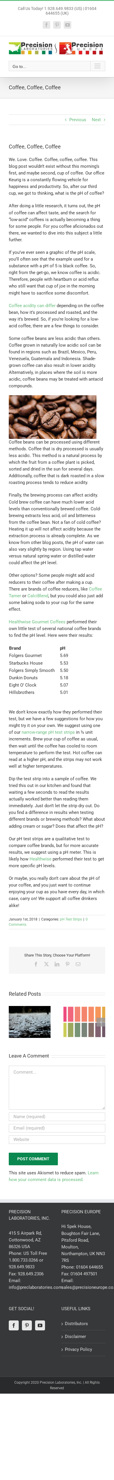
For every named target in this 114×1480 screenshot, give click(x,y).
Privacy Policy (78, 1349)
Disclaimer (75, 1336)
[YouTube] (40, 1325)
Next (96, 119)
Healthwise (40, 859)
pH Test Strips (71, 919)
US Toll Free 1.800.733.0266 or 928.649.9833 (28, 1260)
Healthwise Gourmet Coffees (37, 621)
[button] (13, 1022)
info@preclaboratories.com (35, 1287)
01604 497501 (83, 1274)
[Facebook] (14, 1325)
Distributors (76, 1323)
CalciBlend (37, 595)
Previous (77, 119)
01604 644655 (89, 1267)
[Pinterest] (27, 1325)
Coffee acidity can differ (32, 305)
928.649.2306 (31, 1274)
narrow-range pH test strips (48, 732)
